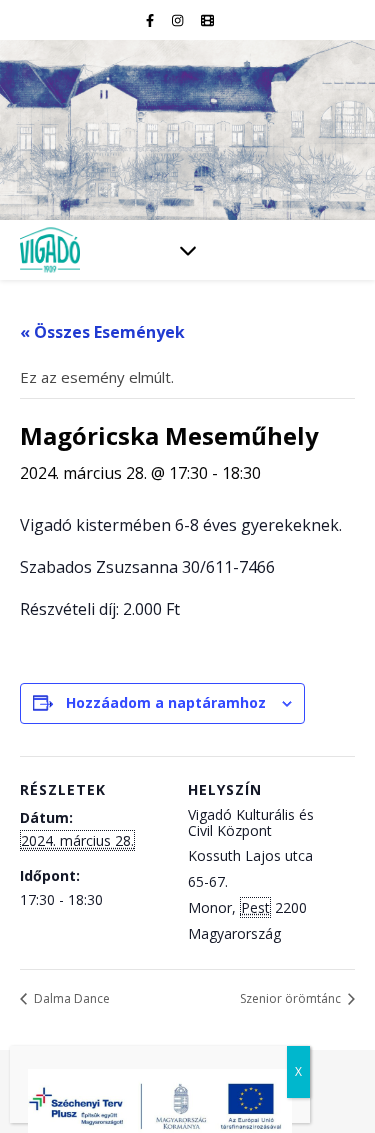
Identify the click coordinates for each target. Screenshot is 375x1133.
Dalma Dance (70, 998)
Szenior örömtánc (292, 998)
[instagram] (179, 20)
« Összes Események (102, 332)
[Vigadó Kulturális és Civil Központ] (187, 130)
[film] (207, 20)
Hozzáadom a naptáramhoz (166, 702)
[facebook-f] (151, 20)
